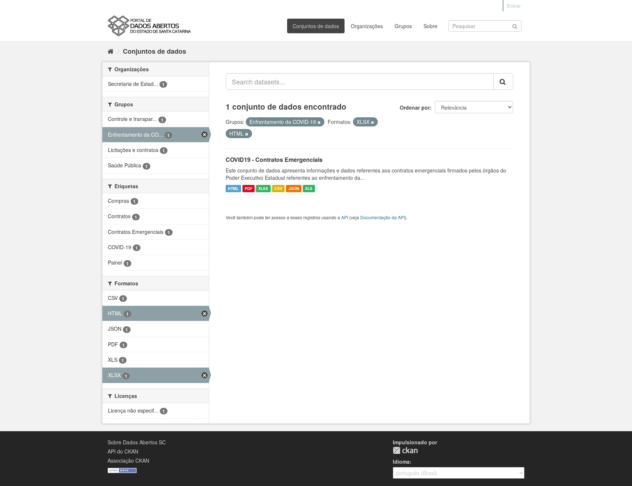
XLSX (263, 188)
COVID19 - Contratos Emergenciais (274, 159)
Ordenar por (415, 107)
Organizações (367, 26)
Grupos (403, 26)
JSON (294, 188)
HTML (233, 188)
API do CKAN (123, 451)
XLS (308, 188)
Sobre (430, 26)
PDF (248, 188)
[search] (503, 81)
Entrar (514, 5)
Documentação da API (382, 217)
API (344, 217)
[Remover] (319, 122)
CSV (278, 188)
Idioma (401, 461)
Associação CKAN (128, 460)
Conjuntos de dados (316, 26)
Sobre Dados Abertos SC (137, 442)
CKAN (405, 450)
